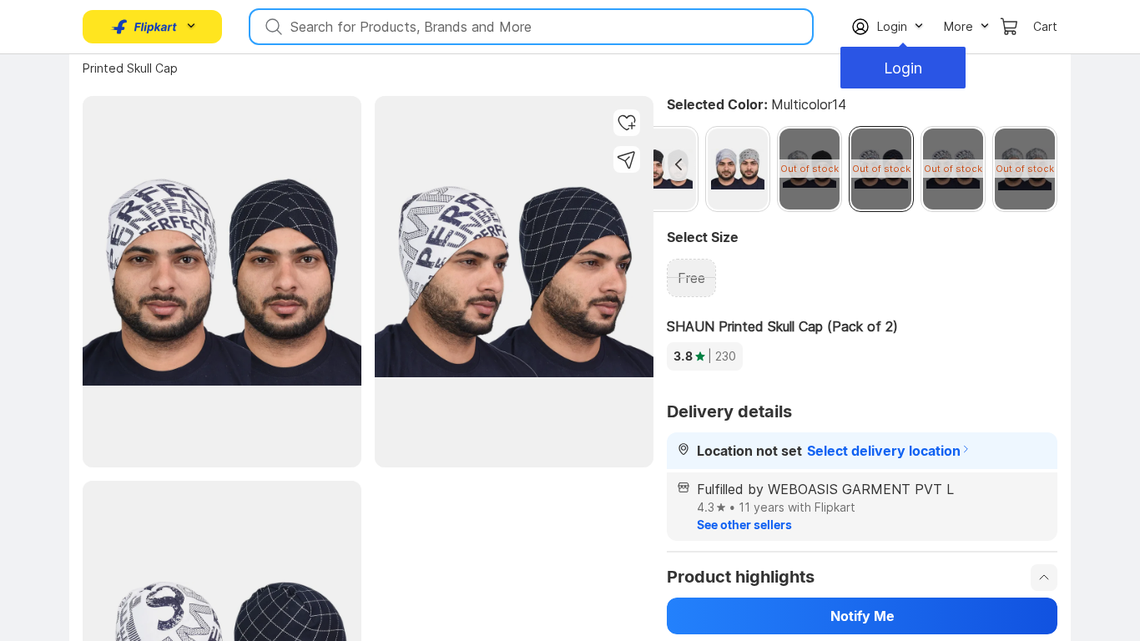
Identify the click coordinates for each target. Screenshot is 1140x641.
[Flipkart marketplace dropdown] (144, 27)
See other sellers (744, 524)
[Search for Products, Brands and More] (272, 26)
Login (903, 68)
